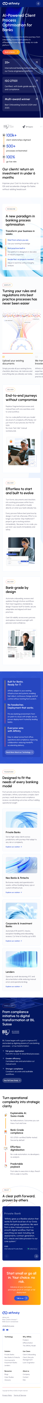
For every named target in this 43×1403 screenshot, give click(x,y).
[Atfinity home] (11, 1312)
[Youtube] (7, 1330)
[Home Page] (11, 3)
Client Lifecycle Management (28, 1358)
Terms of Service (20, 1395)
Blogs (6, 1374)
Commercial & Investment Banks (10, 1361)
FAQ (24, 1380)
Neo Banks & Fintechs (12, 1357)
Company (26, 1374)
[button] (38, 3)
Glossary (7, 1380)
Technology (8, 1337)
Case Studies (9, 1377)
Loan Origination (28, 1363)
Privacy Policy (7, 1395)
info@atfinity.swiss (8, 1326)
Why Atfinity (27, 1337)
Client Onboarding (29, 1355)
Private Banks (9, 1355)
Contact (25, 1377)
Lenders (7, 1365)
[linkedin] (3, 1330)
